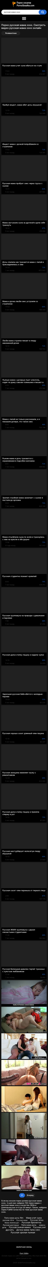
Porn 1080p (24, 1253)
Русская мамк (21, 1220)
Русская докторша (11, 1225)
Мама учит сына (34, 1218)
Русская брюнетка (31, 1222)
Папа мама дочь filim (13, 1218)
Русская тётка (36, 1220)
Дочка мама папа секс (28, 1229)
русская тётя (8, 1220)
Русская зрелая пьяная (23, 1232)
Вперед (30, 1195)
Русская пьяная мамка (20, 1227)
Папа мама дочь (28, 1225)
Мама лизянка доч (12, 1223)
